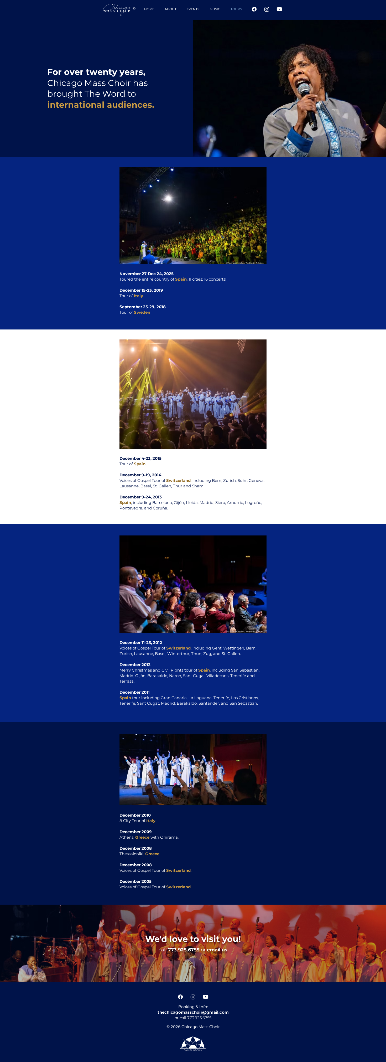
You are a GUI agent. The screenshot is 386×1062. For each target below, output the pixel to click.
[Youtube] (279, 9)
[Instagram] (267, 9)
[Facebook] (254, 9)
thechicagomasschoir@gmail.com (193, 1012)
